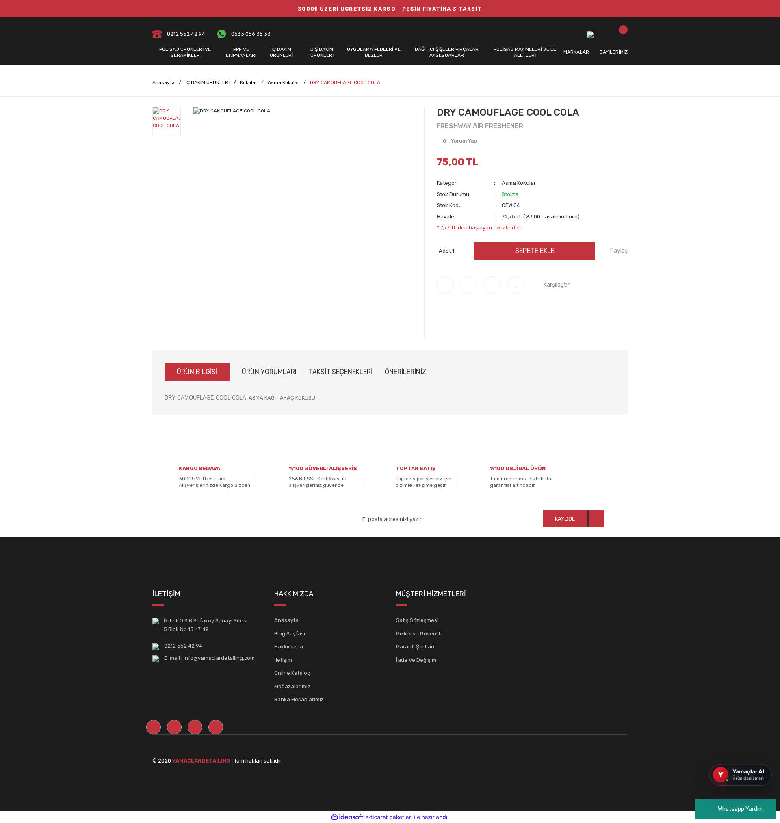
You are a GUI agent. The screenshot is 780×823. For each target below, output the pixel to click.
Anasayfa (286, 620)
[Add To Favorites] (515, 285)
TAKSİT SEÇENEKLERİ (341, 372)
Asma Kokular (519, 183)
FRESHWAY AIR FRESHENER (480, 126)
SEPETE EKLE (535, 251)
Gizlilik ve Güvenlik (419, 634)
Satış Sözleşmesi (417, 620)
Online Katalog (292, 673)
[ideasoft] (347, 817)
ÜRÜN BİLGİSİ (197, 372)
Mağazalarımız (292, 686)
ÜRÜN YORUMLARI (269, 372)
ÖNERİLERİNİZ (405, 372)
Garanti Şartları (415, 647)
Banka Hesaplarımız (299, 699)
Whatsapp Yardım (741, 809)
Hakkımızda (288, 647)
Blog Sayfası (289, 634)
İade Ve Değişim (416, 660)
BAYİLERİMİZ (614, 52)
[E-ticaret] (389, 817)
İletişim (283, 660)
